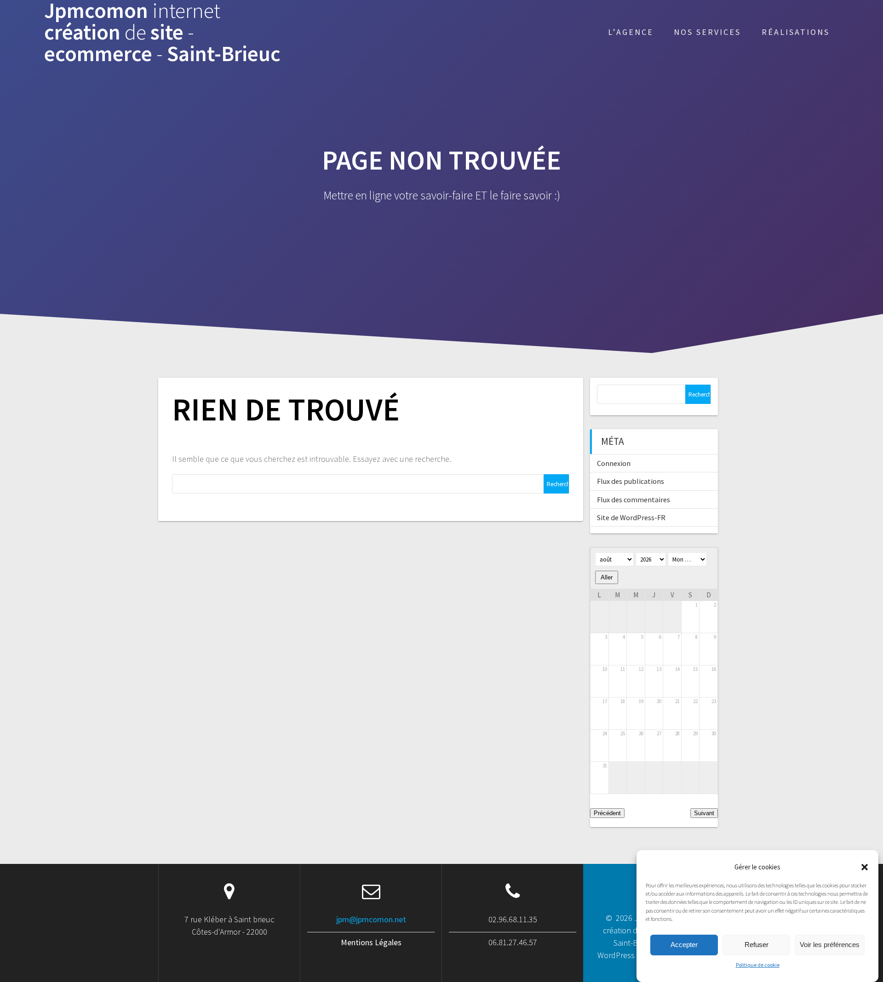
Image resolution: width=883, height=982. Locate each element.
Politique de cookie (758, 965)
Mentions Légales (371, 942)
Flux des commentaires (633, 499)
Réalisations (796, 32)
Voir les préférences (830, 944)
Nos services (707, 32)
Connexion (614, 463)
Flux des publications (630, 481)
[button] (864, 867)
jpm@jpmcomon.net (371, 919)
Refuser (756, 944)
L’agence (631, 32)
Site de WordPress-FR (631, 517)
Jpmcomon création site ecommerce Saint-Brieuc (162, 32)
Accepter (684, 944)
